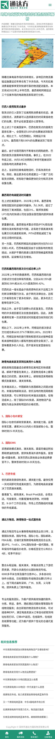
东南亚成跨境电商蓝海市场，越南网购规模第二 (25, 717)
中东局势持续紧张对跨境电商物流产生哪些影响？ (26, 649)
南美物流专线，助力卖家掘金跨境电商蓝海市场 (25, 694)
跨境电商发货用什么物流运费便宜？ (20, 672)
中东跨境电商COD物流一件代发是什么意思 (23, 687)
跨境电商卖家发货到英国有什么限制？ (21, 657)
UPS (4, 214)
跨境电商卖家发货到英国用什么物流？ (21, 664)
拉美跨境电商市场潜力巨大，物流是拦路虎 (23, 709)
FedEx (15, 544)
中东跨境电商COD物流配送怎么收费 (20, 679)
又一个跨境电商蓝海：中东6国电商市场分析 (24, 702)
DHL (31, 210)
